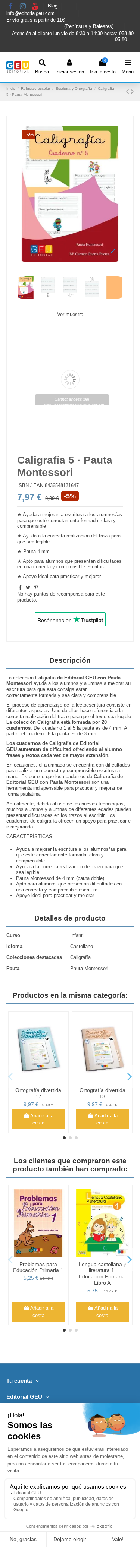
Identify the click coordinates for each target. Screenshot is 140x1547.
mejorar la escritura (63, 514)
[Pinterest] (36, 587)
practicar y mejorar (80, 576)
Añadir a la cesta (41, 1119)
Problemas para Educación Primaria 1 (38, 1267)
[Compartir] (20, 587)
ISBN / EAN (30, 485)
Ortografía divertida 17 (38, 1093)
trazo (97, 866)
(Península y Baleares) (89, 26)
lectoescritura (90, 705)
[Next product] (132, 91)
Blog (53, 6)
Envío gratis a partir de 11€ (35, 20)
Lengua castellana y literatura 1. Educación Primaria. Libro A (102, 1273)
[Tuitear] (28, 587)
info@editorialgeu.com (31, 13)
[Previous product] (128, 91)
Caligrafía (45, 678)
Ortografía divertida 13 (102, 1093)
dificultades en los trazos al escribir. (67, 815)
